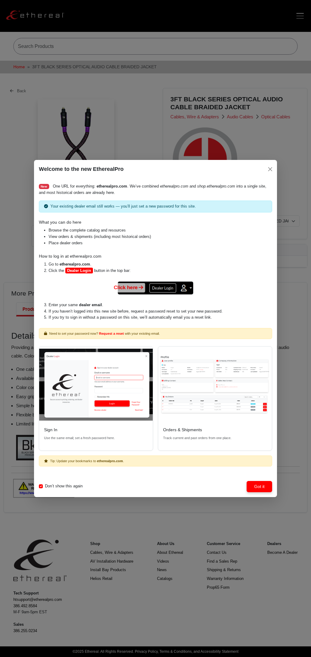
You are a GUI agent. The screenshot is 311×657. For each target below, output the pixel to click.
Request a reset (111, 333)
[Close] (270, 169)
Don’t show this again (64, 486)
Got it (259, 486)
